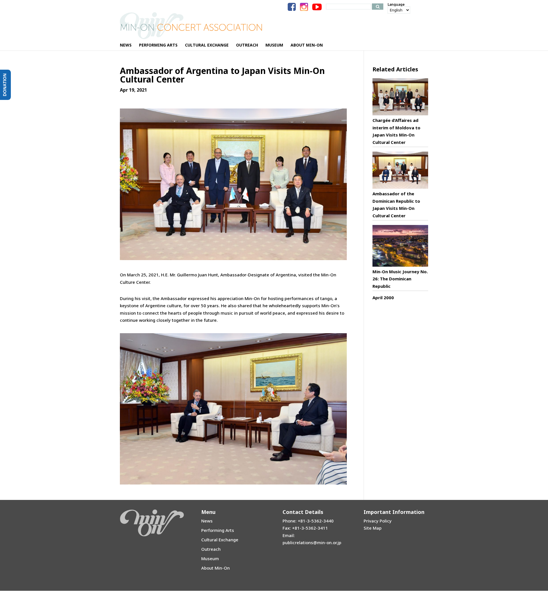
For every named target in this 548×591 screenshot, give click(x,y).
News (207, 521)
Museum (210, 558)
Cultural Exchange (219, 539)
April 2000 (383, 297)
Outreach (211, 549)
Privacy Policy (378, 521)
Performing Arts (217, 530)
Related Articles (395, 69)
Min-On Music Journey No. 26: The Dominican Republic (400, 279)
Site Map (373, 528)
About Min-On (215, 568)
